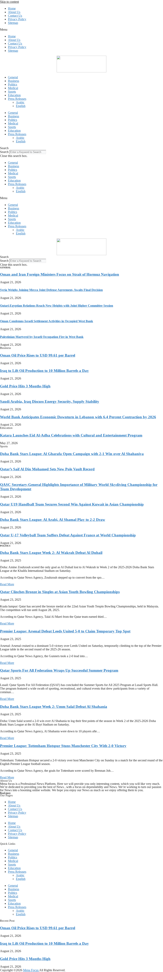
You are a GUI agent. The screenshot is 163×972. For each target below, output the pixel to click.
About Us (14, 12)
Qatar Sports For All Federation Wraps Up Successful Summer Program (59, 670)
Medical (13, 88)
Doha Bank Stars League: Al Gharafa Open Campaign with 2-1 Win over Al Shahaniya (72, 454)
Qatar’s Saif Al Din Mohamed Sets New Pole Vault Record (47, 469)
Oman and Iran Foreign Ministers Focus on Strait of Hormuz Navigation (59, 274)
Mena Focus (31, 970)
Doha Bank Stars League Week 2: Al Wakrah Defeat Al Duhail (51, 553)
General (13, 77)
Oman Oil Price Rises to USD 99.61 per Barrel (37, 355)
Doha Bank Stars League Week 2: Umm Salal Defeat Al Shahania (53, 706)
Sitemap (13, 22)
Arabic (20, 102)
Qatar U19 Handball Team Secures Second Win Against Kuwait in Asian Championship (72, 504)
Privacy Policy (17, 19)
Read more (5, 793)
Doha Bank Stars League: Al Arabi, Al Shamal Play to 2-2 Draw (52, 520)
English (20, 106)
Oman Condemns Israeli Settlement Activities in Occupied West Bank (46, 321)
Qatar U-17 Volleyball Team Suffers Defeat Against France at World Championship (68, 535)
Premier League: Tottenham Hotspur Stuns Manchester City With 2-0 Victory (63, 746)
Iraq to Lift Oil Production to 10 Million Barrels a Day (44, 371)
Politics (12, 84)
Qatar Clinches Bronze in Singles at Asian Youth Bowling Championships (60, 592)
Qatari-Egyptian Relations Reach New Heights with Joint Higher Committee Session (56, 305)
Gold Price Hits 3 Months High (25, 386)
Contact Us (15, 15)
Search (4, 152)
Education (14, 95)
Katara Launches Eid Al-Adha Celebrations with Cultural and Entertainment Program (71, 435)
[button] (81, 29)
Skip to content (9, 1)
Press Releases (17, 98)
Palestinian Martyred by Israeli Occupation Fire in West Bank (41, 337)
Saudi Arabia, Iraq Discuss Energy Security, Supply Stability (49, 401)
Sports (12, 91)
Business (13, 81)
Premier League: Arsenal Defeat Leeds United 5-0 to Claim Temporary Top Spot (65, 631)
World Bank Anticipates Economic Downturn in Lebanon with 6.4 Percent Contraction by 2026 (78, 417)
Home (12, 8)
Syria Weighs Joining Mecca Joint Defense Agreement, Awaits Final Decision (51, 290)
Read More (7, 584)
